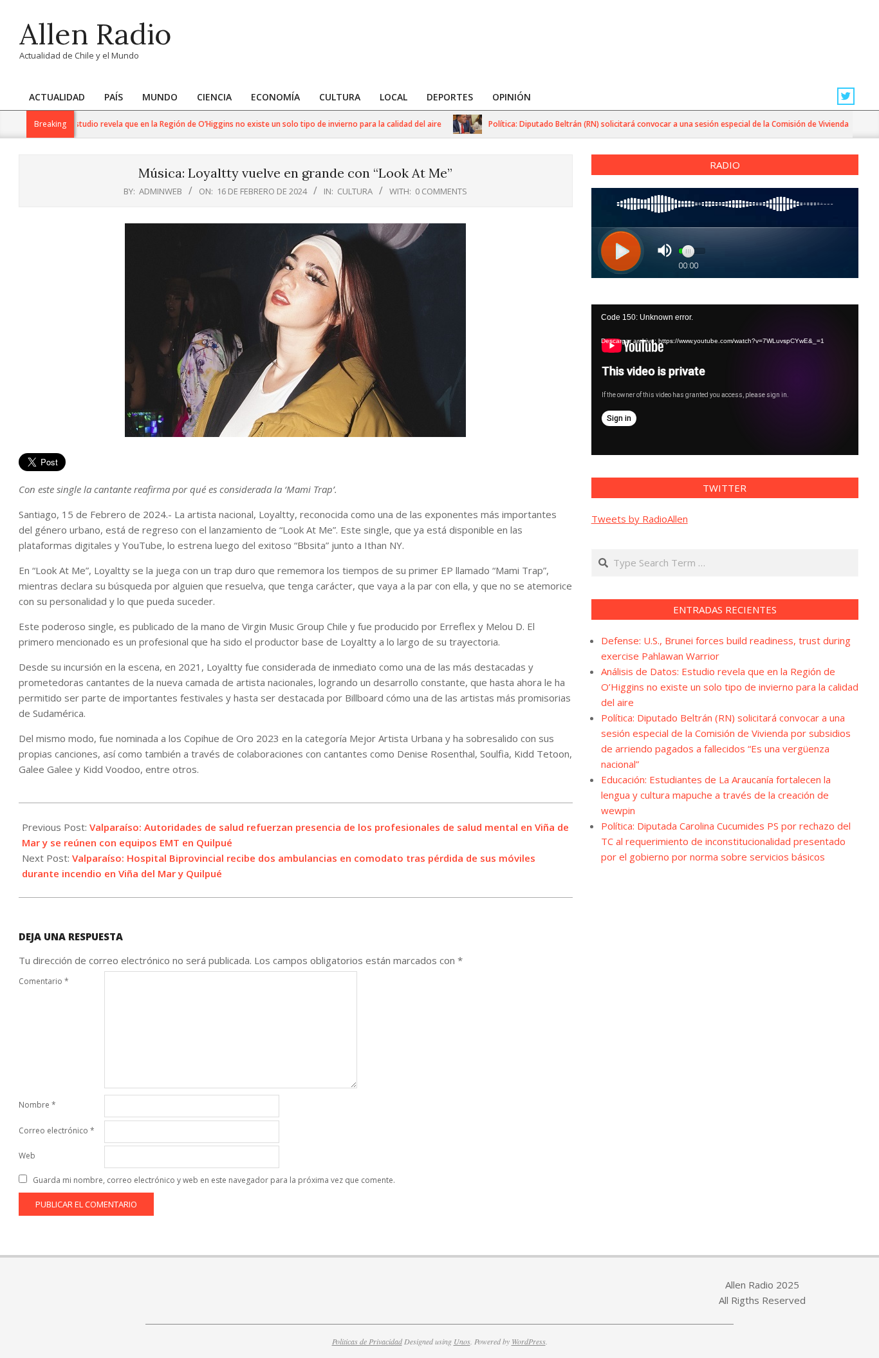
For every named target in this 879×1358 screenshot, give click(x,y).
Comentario (44, 981)
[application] (724, 379)
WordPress (529, 1341)
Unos (462, 1341)
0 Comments (441, 191)
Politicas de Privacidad (367, 1341)
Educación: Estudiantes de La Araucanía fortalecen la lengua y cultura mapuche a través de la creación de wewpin (716, 795)
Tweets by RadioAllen (639, 518)
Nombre (37, 1104)
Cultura (355, 191)
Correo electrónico (57, 1130)
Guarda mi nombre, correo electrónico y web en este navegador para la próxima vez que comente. (214, 1180)
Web (27, 1155)
